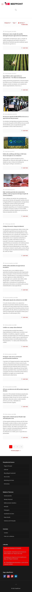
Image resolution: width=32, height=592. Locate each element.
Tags (14, 22)
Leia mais (25, 48)
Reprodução (7, 517)
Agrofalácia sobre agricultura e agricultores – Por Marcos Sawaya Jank (14, 76)
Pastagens (6, 510)
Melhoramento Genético (10, 503)
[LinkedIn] (15, 576)
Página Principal (8, 466)
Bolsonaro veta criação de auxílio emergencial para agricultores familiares (15, 34)
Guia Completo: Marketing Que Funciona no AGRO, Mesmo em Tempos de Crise (15, 552)
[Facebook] (4, 576)
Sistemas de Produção (10, 520)
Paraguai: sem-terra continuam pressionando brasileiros (12, 357)
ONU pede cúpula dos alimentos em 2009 (15, 300)
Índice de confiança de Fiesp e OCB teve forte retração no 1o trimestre (14, 154)
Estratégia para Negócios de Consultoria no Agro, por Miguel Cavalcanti (15, 558)
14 (21, 446)
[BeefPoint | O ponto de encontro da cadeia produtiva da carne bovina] (13, 3)
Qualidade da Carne (9, 513)
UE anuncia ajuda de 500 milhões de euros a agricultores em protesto (16, 117)
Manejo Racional (8, 499)
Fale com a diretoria (9, 536)
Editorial (6, 469)
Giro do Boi (7, 476)
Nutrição (6, 506)
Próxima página (15, 450)
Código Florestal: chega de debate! (13, 226)
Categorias (7, 22)
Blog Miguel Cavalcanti (10, 473)
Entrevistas (7, 484)
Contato (6, 532)
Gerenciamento (8, 495)
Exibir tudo (25, 24)
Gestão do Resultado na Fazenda (12, 548)
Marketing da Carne (9, 480)
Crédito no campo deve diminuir (12, 327)
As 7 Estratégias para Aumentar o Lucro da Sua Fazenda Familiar (16, 563)
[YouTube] (12, 576)
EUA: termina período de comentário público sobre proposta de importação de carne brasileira (15, 193)
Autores (22, 22)
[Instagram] (8, 576)
